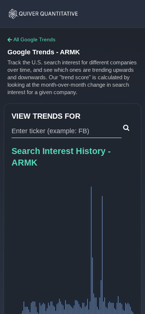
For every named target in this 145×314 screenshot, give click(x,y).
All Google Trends (34, 39)
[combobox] (67, 131)
